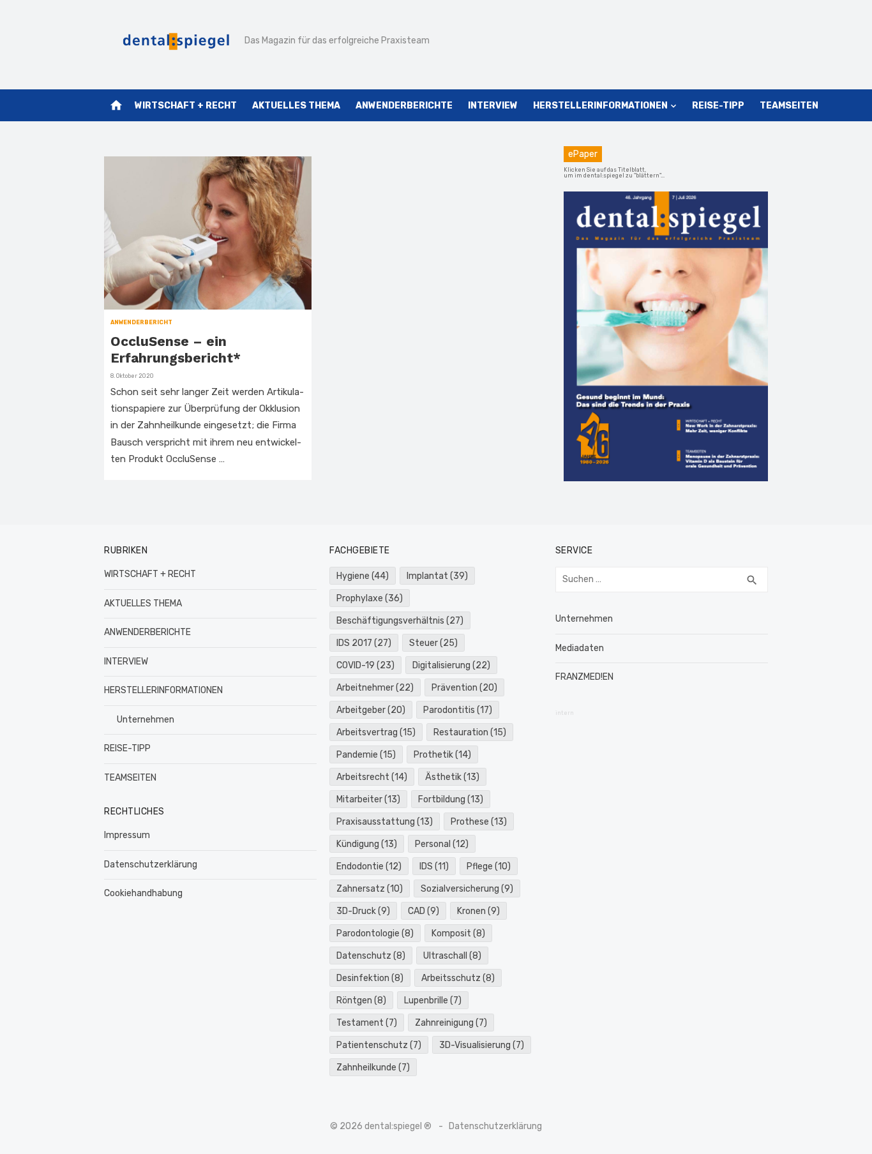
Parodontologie (375, 933)
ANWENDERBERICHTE (404, 105)
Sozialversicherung (467, 888)
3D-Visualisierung (481, 1045)
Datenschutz (370, 955)
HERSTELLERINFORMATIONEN (600, 105)
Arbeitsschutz (458, 978)
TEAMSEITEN (789, 105)
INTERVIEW (493, 105)
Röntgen (361, 1000)
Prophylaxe (369, 598)
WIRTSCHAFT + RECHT (186, 105)
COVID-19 (365, 665)
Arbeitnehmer (375, 687)
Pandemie (366, 754)
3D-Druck (363, 911)
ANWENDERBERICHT (141, 322)
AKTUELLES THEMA (296, 105)
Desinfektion (369, 978)
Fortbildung (450, 799)
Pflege (489, 866)
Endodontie (369, 866)
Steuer (433, 643)
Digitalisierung (451, 665)
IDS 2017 (363, 643)
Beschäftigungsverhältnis (399, 620)
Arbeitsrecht (371, 777)
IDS (434, 866)
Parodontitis (457, 710)
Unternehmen (145, 719)
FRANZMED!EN (584, 676)
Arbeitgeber (370, 710)
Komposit (458, 933)
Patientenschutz (378, 1045)
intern (564, 713)
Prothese (479, 821)
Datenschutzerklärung (150, 864)
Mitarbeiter (368, 799)
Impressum (127, 835)
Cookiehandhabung (143, 893)
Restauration (469, 732)
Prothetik (442, 754)
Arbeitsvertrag (376, 732)
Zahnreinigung (451, 1022)
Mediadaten (579, 648)
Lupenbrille (433, 1000)
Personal (442, 844)
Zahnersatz (369, 888)
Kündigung (366, 844)
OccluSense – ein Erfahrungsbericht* (175, 349)
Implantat (437, 576)
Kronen (478, 911)
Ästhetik (452, 777)
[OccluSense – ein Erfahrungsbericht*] (208, 233)
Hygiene (362, 576)
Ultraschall (452, 955)
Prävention (464, 687)
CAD (423, 911)
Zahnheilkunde (373, 1067)
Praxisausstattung (384, 821)
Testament (366, 1022)
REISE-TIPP (718, 105)
